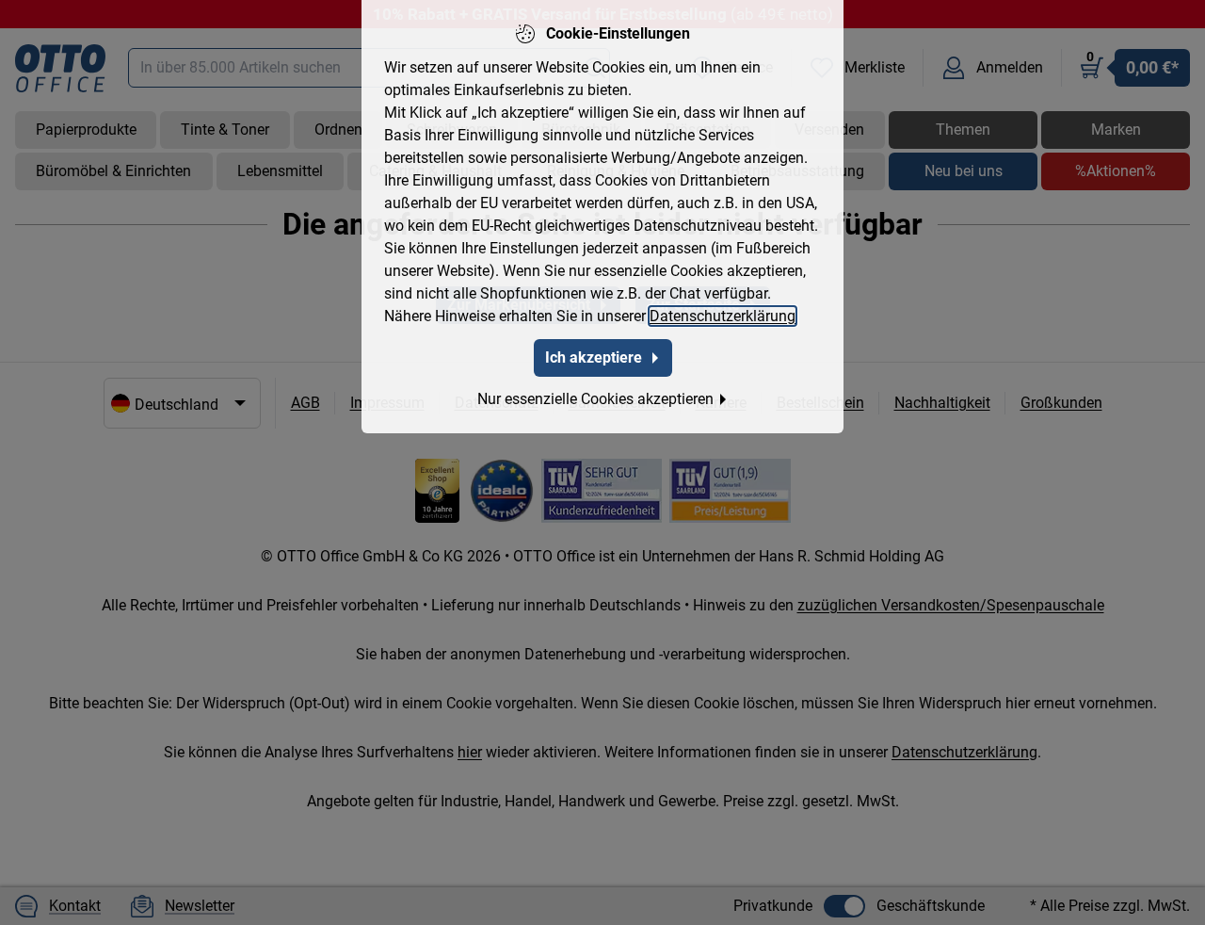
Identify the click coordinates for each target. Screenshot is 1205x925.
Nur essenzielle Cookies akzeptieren (595, 399)
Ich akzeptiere (593, 357)
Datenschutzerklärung (722, 316)
